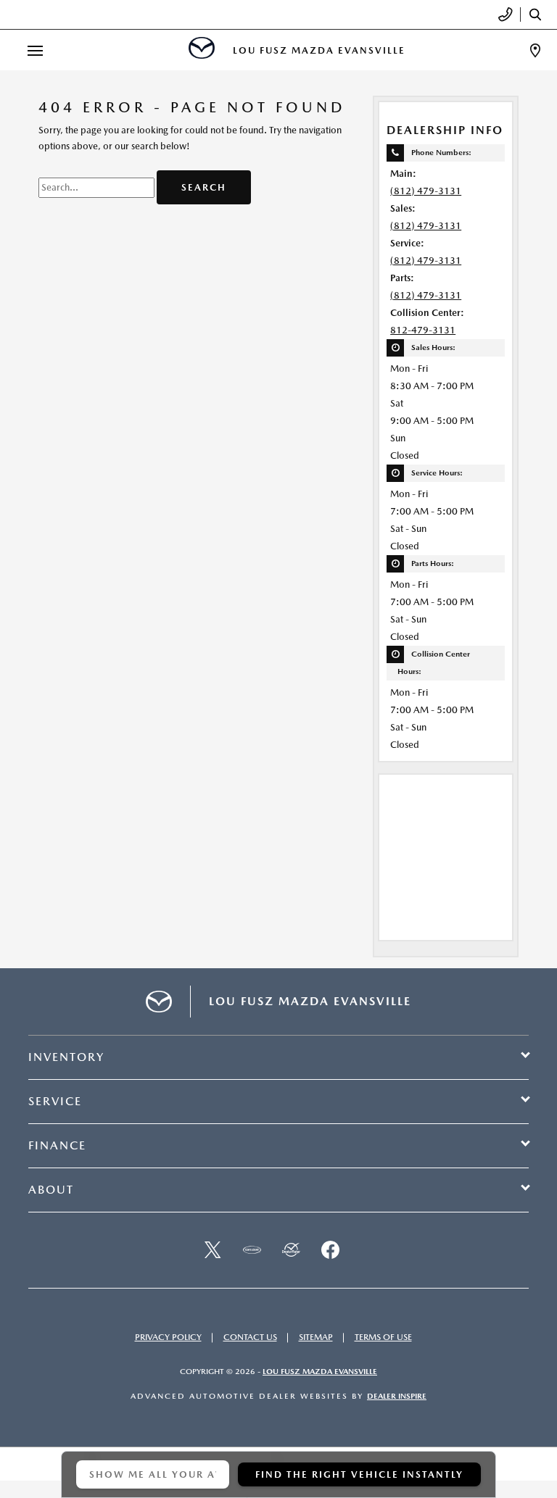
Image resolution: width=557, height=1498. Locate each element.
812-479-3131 (422, 330)
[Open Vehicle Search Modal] (539, 14)
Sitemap (316, 1337)
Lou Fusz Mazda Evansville (320, 1371)
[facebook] (330, 1250)
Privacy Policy (168, 1337)
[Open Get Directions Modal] (535, 50)
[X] (212, 1250)
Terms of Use (383, 1337)
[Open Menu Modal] (35, 50)
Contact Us (250, 1337)
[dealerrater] (291, 1250)
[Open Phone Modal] (506, 14)
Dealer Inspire (396, 1396)
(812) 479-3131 (425, 191)
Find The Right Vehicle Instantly (359, 1474)
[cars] (252, 1250)
